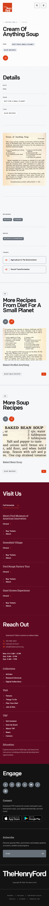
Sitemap (22, 899)
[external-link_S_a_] (24, 641)
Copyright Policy (34, 895)
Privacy (12, 899)
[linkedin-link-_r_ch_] (24, 784)
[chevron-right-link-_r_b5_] (43, 374)
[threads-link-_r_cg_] (18, 784)
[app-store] (12, 818)
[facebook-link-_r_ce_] (5, 784)
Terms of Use (34, 899)
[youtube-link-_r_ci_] (31, 784)
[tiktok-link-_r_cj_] (37, 784)
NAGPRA (10, 895)
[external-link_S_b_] (24, 643)
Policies (20, 895)
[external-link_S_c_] (24, 646)
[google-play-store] (32, 818)
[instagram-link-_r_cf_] (12, 784)
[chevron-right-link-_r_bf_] (43, 471)
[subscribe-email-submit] (42, 853)
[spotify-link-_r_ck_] (5, 791)
